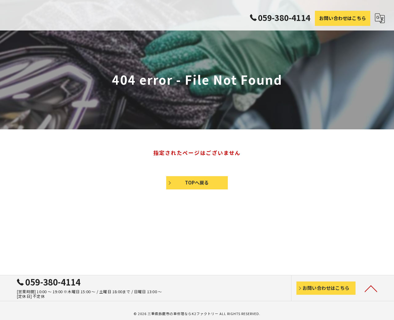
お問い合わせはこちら (342, 18)
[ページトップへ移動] (371, 288)
